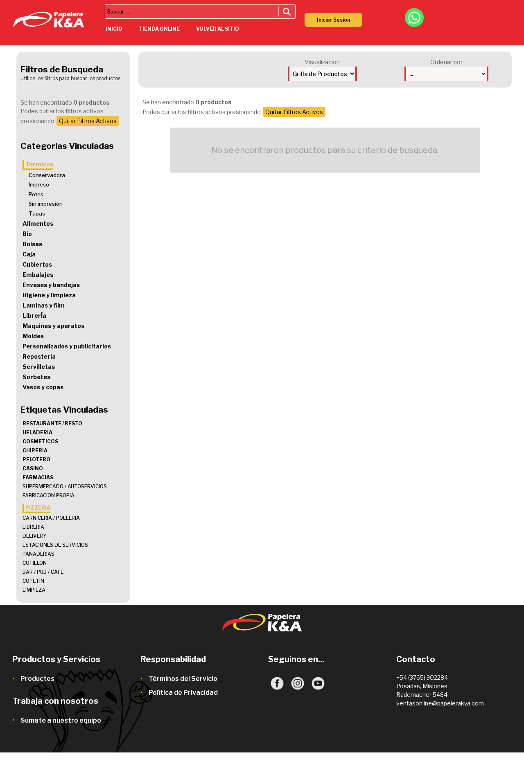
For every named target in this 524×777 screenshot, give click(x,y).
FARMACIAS (38, 477)
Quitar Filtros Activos (88, 120)
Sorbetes (36, 376)
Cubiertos (37, 264)
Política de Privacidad (183, 692)
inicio (114, 29)
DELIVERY (34, 536)
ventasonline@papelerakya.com (440, 703)
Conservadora (47, 175)
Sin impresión (46, 203)
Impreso (39, 184)
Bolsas (32, 243)
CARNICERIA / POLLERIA (51, 518)
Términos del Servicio (183, 679)
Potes (36, 194)
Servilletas (39, 366)
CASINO (33, 468)
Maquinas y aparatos (53, 325)
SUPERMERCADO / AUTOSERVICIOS (65, 486)
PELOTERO (36, 459)
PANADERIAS (38, 554)
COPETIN (33, 581)
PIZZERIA (37, 508)
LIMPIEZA (34, 590)
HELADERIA (37, 432)
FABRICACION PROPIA (49, 495)
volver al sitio (217, 29)
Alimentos (38, 223)
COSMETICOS (40, 441)
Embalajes (38, 274)
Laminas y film (44, 305)
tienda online (159, 29)
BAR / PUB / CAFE (43, 572)
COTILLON (35, 563)
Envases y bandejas (51, 284)
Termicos (39, 164)
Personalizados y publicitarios (67, 346)
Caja (29, 254)
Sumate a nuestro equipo (60, 720)
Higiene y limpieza (49, 295)
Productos (37, 679)
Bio (27, 233)
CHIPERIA (35, 450)
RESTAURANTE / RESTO (52, 423)
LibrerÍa (34, 315)
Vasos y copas (43, 387)
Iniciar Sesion (333, 20)
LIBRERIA (33, 527)
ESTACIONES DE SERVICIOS (55, 545)
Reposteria (39, 356)
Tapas (37, 213)
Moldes (33, 335)
